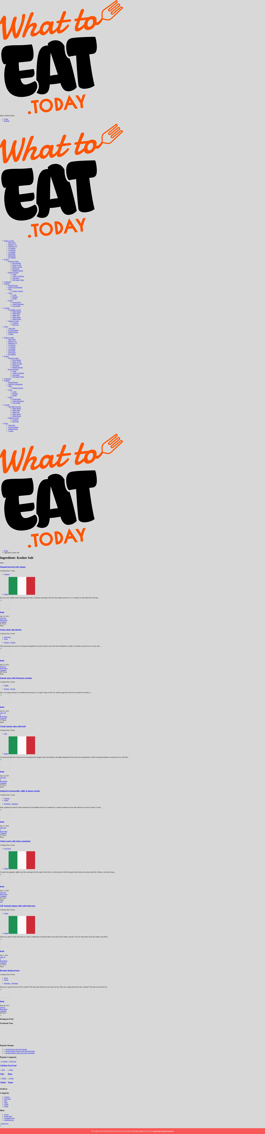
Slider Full (15, 315)
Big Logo (15, 325)
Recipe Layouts (13, 261)
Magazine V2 (12, 246)
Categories (7, 282)
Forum (10, 300)
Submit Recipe (13, 285)
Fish (5, 734)
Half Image (12, 256)
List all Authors (13, 330)
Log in (6, 1114)
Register (15, 297)
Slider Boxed (16, 319)
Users (10, 293)
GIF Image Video (18, 280)
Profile (14, 299)
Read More (3, 620)
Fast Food (7, 637)
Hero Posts (11, 243)
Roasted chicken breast (9, 970)
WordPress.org (9, 1120)
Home (6, 551)
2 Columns (11, 252)
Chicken (7, 574)
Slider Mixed (16, 312)
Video (14, 274)
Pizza (6, 639)
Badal (2, 612)
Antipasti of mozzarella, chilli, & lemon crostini (20, 791)
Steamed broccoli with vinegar (13, 567)
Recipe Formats (13, 272)
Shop (10, 289)
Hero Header (16, 263)
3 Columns (11, 250)
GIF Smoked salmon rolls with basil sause (17, 906)
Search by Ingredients (15, 287)
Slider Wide (16, 313)
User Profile (16, 306)
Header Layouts (13, 321)
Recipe (6, 259)
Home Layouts (9, 241)
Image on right (17, 267)
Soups (6, 800)
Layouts (6, 308)
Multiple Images (17, 271)
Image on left (16, 265)
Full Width (11, 254)
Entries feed (8, 1116)
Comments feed (9, 1118)
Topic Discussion (18, 304)
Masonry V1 (12, 244)
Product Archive (17, 291)
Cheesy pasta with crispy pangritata (15, 841)
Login (14, 295)
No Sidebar (12, 257)
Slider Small (16, 317)
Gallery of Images (18, 276)
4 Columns (11, 248)
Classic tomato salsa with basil (13, 726)
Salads (6, 685)
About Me (11, 328)
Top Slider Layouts (14, 310)
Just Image (15, 278)
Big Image (15, 269)
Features (7, 284)
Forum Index (16, 302)
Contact (10, 334)
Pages (6, 327)
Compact (15, 323)
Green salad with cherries (10, 630)
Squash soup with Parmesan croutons (16, 678)
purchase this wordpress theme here (163, 1131)
